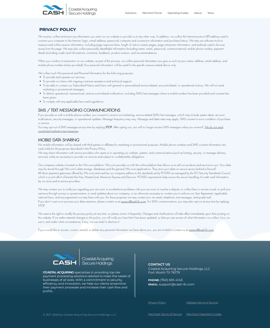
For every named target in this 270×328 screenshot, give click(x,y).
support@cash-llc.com (133, 201)
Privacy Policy (157, 302)
